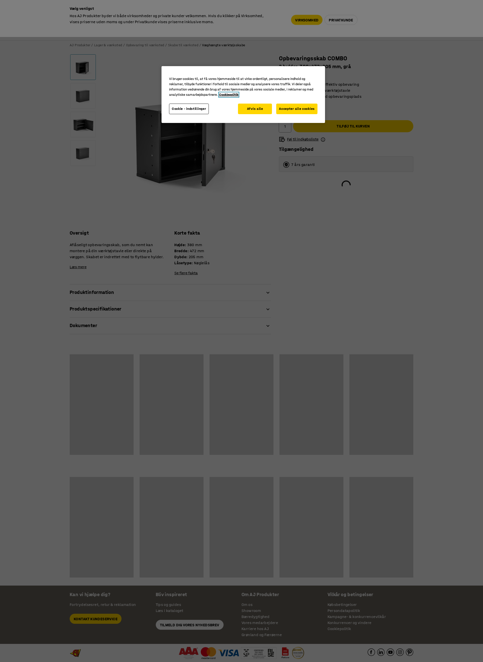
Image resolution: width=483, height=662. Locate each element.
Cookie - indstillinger (189, 109)
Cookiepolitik (228, 95)
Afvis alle (255, 109)
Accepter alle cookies (297, 109)
